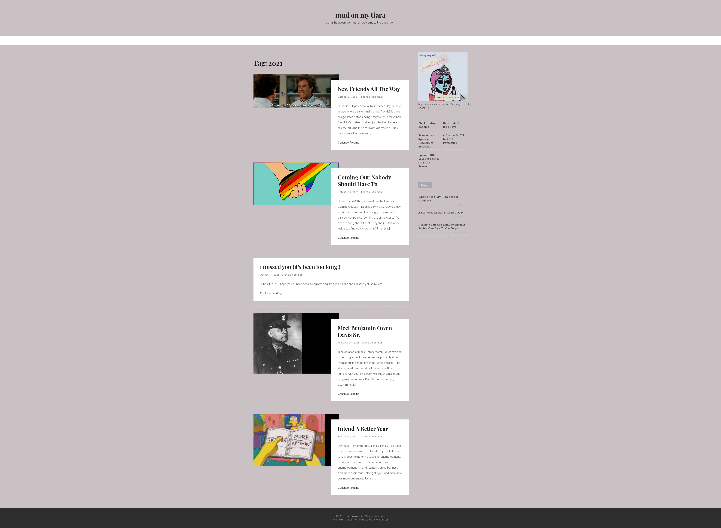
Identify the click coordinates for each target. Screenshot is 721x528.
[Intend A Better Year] (289, 439)
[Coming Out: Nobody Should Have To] (296, 183)
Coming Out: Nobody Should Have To (364, 180)
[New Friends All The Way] (296, 91)
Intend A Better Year (363, 428)
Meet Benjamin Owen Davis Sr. (365, 331)
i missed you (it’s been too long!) (300, 266)
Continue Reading (348, 142)
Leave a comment (372, 97)
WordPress (382, 519)
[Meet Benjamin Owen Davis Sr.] (277, 343)
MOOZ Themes (353, 519)
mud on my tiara (360, 14)
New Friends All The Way (369, 89)
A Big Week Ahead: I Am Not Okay (441, 212)
